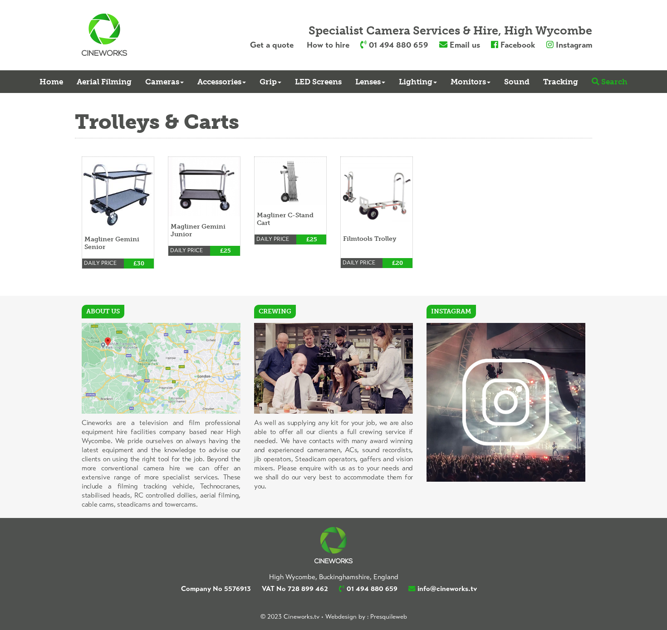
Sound (517, 81)
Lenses (368, 81)
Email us (465, 44)
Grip (268, 81)
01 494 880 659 (398, 44)
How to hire (328, 44)
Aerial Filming (104, 81)
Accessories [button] (219, 81)
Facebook (517, 44)
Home (51, 81)
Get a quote (272, 44)
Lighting (415, 81)
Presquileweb (388, 616)
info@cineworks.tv (447, 588)
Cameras (162, 81)
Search (614, 81)
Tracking (560, 81)
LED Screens (318, 81)
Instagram (574, 44)
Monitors (468, 81)
